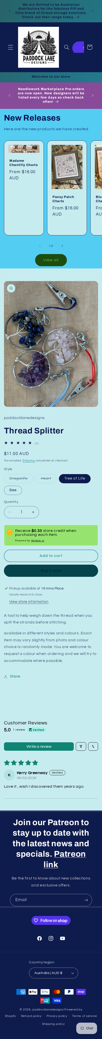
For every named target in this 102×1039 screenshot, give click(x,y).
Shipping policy (53, 1024)
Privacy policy (57, 1016)
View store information (29, 602)
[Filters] (81, 746)
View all (50, 260)
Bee (13, 490)
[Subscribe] (86, 900)
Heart (49, 479)
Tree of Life (74, 478)
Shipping (29, 460)
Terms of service (84, 1016)
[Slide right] (62, 246)
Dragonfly (21, 479)
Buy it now (51, 571)
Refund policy (31, 1016)
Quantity (11, 502)
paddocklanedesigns (48, 1009)
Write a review (38, 746)
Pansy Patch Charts (63, 199)
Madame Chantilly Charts (23, 163)
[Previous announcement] (9, 10)
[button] (10, 47)
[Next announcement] (92, 10)
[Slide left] (39, 246)
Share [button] (15, 676)
